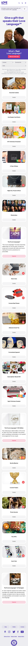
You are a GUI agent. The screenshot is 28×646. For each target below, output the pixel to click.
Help (6, 627)
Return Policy (21, 636)
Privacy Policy (14, 636)
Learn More (14, 9)
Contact (22, 627)
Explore (14, 256)
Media (14, 627)
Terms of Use (7, 636)
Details (14, 97)
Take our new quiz (14, 56)
